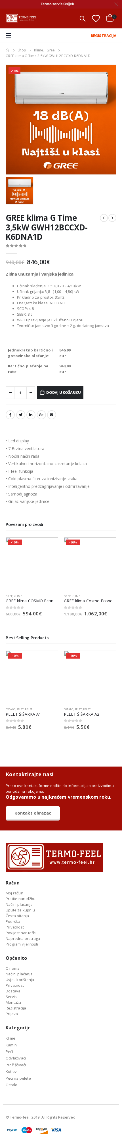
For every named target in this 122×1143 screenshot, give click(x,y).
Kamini (12, 1045)
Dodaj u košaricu (63, 392)
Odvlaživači (16, 1058)
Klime (18, 596)
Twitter (20, 414)
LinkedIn (30, 414)
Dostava (13, 991)
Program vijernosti (22, 944)
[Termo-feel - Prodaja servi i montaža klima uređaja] (21, 18)
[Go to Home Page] (8, 50)
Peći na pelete (18, 1078)
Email (51, 414)
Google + (41, 414)
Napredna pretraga (23, 938)
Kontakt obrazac (32, 813)
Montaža (13, 1002)
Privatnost (15, 927)
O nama (13, 968)
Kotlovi (12, 1071)
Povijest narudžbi (21, 932)
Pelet (20, 709)
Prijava (12, 1013)
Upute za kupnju (20, 910)
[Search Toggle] (82, 18)
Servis (11, 996)
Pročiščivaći (16, 1064)
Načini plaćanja (19, 904)
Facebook (10, 414)
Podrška (13, 921)
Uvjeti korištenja (20, 979)
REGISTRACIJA (103, 35)
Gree (9, 596)
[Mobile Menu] (10, 35)
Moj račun (14, 893)
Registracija (16, 1008)
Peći (9, 1051)
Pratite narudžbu (20, 898)
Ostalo (10, 709)
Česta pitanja (17, 915)
